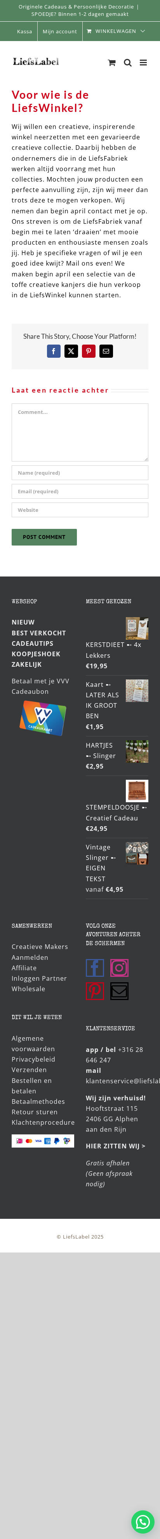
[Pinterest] (95, 991)
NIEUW (23, 622)
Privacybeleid (34, 1059)
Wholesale (28, 989)
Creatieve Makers (40, 946)
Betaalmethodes (38, 1101)
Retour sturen (35, 1112)
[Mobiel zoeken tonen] (128, 62)
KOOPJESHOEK (36, 654)
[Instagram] (119, 968)
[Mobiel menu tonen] (144, 62)
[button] (143, 1522)
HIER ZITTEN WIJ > (116, 1146)
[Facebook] (95, 968)
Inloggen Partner (39, 978)
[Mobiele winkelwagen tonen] (112, 62)
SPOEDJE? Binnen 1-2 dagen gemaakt (80, 13)
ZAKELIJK (27, 664)
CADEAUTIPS (33, 643)
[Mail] (119, 991)
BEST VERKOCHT (39, 633)
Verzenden (29, 1069)
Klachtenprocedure (43, 1122)
